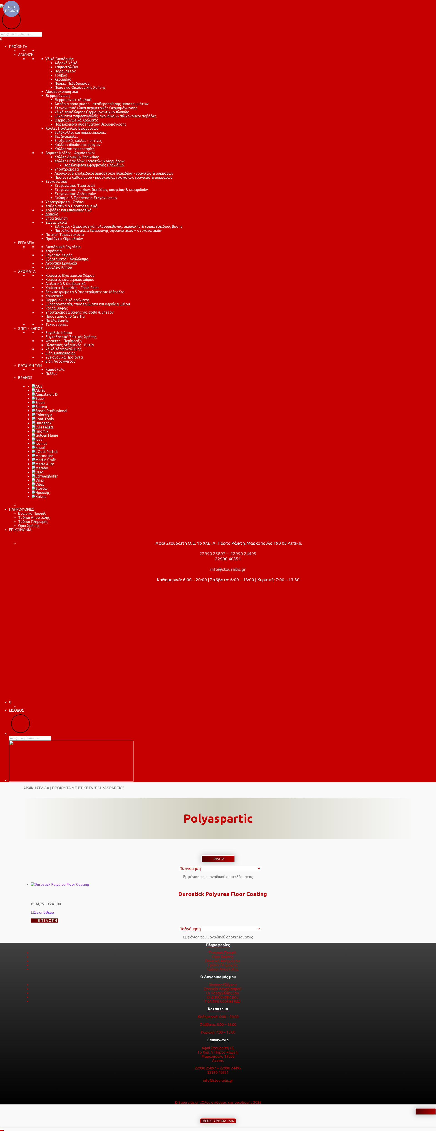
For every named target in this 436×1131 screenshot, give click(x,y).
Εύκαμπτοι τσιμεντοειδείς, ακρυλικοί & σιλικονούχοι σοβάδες (105, 116)
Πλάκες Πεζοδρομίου (71, 83)
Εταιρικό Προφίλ (32, 513)
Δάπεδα (51, 214)
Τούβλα (60, 75)
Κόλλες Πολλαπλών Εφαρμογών (71, 128)
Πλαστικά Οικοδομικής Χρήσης (80, 87)
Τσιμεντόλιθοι (66, 67)
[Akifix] (38, 390)
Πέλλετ (51, 373)
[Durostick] (41, 423)
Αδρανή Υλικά (65, 63)
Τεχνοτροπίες (56, 324)
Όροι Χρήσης (29, 526)
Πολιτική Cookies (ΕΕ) (222, 1001)
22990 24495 (243, 553)
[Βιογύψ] (40, 488)
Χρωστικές (54, 296)
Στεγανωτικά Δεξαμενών (75, 194)
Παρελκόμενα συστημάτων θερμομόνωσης (90, 124)
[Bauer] (38, 398)
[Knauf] (38, 447)
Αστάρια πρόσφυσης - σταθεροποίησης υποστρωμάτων (101, 104)
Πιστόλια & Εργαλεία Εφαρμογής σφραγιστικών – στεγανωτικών (108, 230)
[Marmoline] (42, 456)
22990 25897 (212, 553)
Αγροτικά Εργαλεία (61, 263)
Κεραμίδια (62, 79)
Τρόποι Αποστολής (34, 517)
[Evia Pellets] (43, 427)
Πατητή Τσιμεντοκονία (64, 235)
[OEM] (37, 472)
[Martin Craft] (44, 460)
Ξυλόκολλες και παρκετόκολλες (80, 132)
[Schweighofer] (45, 476)
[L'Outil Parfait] (45, 452)
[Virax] (38, 480)
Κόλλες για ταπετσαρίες (74, 149)
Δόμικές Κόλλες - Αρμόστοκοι (70, 153)
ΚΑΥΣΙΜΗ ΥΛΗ (30, 365)
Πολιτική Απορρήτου (222, 961)
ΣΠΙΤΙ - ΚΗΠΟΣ (30, 329)
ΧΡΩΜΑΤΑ (27, 271)
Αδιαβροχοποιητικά (61, 91)
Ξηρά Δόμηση (56, 218)
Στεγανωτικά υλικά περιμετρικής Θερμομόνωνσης (95, 108)
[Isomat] (39, 443)
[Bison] (38, 403)
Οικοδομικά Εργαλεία (63, 247)
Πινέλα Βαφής (57, 320)
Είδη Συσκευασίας (60, 353)
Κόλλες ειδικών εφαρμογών (77, 145)
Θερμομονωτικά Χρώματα (76, 120)
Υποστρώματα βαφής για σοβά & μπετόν (79, 312)
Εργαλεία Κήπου (58, 267)
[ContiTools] (43, 419)
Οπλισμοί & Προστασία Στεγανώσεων (85, 198)
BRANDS (25, 378)
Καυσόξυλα (54, 369)
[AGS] (37, 386)
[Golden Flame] (45, 435)
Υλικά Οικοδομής (59, 59)
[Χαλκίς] (39, 497)
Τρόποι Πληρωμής (33, 522)
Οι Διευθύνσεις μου (222, 997)
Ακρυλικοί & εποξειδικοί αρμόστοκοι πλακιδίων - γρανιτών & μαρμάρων (113, 173)
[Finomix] (40, 431)
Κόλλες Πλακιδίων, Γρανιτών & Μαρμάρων (89, 161)
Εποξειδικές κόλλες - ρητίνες (78, 141)
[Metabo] (40, 468)
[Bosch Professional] (49, 411)
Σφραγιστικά (56, 222)
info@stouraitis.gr (227, 569)
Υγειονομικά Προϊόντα (64, 357)
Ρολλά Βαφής (56, 308)
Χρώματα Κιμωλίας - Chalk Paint (72, 288)
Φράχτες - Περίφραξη (63, 341)
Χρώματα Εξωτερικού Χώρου (69, 275)
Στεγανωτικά (56, 181)
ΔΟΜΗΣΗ (26, 55)
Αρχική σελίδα (36, 788)
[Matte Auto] (43, 464)
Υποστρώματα (66, 169)
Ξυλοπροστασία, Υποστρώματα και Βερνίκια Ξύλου (87, 304)
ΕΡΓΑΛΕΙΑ (26, 243)
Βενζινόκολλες (66, 136)
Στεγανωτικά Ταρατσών (74, 185)
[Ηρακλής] (41, 492)
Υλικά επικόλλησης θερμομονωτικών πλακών (91, 112)
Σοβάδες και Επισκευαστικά (68, 210)
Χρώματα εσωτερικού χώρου (69, 279)
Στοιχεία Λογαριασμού (222, 989)
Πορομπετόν (65, 71)
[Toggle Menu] (2, 3)
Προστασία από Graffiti (65, 316)
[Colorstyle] (42, 415)
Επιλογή (48, 920)
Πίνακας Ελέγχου (223, 985)
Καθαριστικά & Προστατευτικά (71, 206)
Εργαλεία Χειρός (58, 255)
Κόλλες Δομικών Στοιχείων (76, 157)
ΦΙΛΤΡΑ (218, 859)
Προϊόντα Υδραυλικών (64, 239)
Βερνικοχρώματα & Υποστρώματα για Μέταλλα (84, 292)
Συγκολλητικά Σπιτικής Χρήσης (71, 337)
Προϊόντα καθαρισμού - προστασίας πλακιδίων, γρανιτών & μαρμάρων (113, 177)
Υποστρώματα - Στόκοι (64, 202)
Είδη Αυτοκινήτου (60, 361)
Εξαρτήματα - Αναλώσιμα (66, 259)
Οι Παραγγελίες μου (222, 993)
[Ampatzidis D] (45, 394)
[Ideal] (37, 439)
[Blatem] (39, 407)
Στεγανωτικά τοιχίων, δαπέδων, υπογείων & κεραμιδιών (101, 190)
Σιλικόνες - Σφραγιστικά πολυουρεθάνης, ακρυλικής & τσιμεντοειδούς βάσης (118, 226)
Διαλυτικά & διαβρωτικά (65, 284)
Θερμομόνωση (57, 96)
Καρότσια (53, 251)
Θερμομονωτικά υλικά (72, 100)
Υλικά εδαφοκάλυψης (63, 349)
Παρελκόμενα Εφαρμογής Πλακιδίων (94, 165)
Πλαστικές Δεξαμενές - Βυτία (69, 345)
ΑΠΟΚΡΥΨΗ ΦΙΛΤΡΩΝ (218, 1121)
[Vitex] (38, 484)
